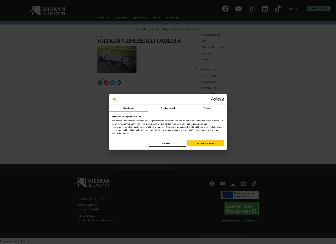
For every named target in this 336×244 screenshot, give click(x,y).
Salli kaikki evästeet (205, 143)
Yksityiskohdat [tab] (168, 108)
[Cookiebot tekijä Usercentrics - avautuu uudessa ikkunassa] (212, 99)
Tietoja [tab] (207, 108)
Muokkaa (166, 143)
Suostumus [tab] (128, 108)
